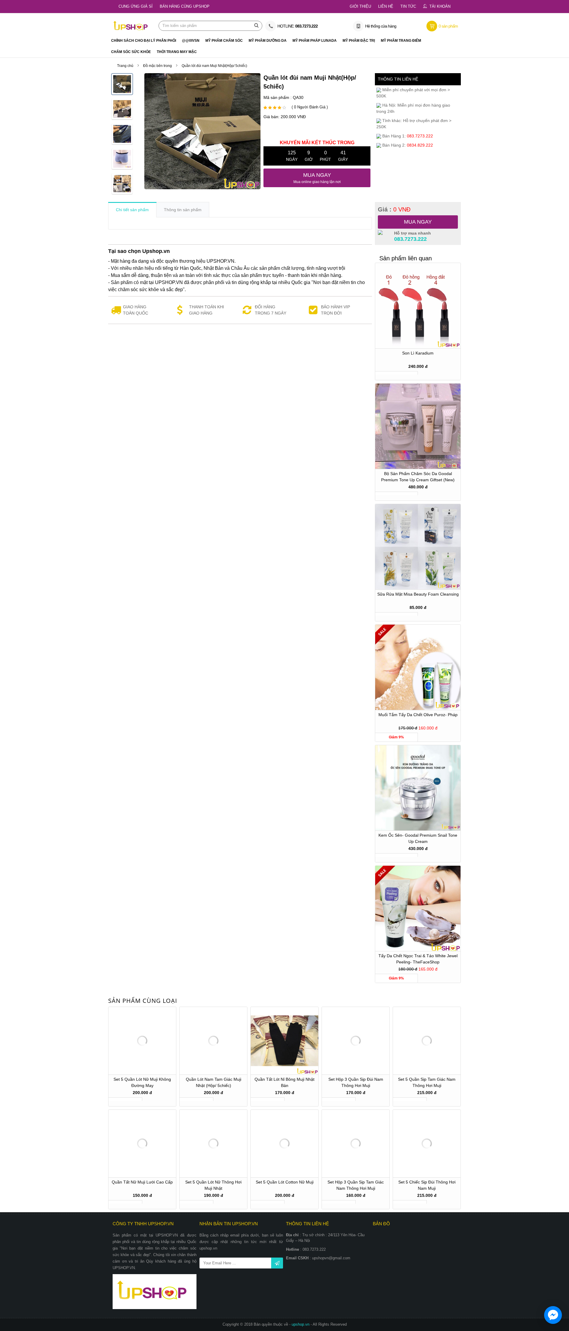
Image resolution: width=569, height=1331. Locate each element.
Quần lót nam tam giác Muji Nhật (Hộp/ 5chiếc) (213, 1082)
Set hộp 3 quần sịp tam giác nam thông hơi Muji (355, 1185)
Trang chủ (125, 66)
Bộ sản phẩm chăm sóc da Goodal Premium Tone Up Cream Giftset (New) (418, 476)
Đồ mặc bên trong (157, 66)
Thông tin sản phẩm (183, 209)
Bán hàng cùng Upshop (185, 6)
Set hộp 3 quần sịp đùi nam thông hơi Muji (355, 1082)
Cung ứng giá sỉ (136, 6)
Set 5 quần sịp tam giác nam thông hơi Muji (426, 1082)
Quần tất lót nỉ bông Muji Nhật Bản (284, 1082)
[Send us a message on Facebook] (553, 1315)
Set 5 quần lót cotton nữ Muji (285, 1182)
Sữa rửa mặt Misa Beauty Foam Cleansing (418, 594)
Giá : (394, 209)
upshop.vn (301, 1324)
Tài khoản (439, 6)
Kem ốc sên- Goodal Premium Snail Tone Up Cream (417, 838)
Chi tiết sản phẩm (132, 209)
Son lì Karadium (418, 353)
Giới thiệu (360, 6)
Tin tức (408, 6)
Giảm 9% (396, 737)
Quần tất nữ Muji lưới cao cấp (142, 1182)
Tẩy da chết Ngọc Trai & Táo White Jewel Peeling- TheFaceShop (418, 958)
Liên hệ (385, 6)
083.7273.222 (410, 239)
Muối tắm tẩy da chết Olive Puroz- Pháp (418, 714)
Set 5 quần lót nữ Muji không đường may (142, 1082)
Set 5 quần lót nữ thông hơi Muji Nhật (213, 1185)
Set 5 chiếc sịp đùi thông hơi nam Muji (426, 1185)
